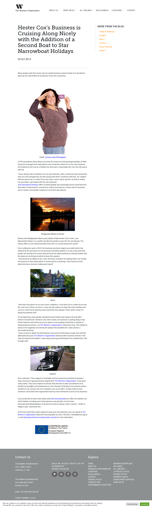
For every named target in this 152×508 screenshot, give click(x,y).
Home (90, 464)
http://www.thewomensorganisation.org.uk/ (40, 417)
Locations (117, 10)
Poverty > (103, 43)
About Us (53, 10)
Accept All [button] (144, 504)
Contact (131, 10)
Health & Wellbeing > (107, 32)
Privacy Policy (95, 479)
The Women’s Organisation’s (51, 325)
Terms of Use (94, 482)
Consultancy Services (123, 479)
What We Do (69, 10)
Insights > (103, 35)
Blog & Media (102, 10)
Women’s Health (120, 477)
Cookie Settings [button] (132, 504)
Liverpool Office (121, 472)
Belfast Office (120, 474)
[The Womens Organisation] (29, 8)
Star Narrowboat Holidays (28, 185)
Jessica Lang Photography (55, 157)
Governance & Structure (99, 485)
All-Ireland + (86, 10)
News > (102, 39)
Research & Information (99, 469)
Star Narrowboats (58, 399)
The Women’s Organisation (44, 336)
